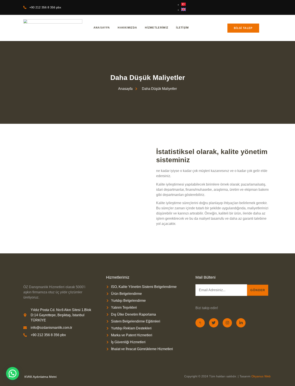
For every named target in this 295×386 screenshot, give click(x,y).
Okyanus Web (261, 376)
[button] (12, 373)
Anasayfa (102, 27)
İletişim (182, 27)
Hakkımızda (127, 27)
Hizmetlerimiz (156, 27)
